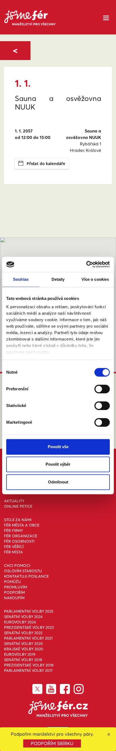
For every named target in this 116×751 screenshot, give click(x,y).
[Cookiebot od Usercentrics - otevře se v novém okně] (86, 264)
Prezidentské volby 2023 (29, 627)
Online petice (18, 506)
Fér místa (13, 552)
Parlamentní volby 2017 (28, 670)
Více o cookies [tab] (95, 279)
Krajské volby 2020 (23, 649)
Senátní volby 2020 (23, 643)
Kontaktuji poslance (26, 576)
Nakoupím (14, 597)
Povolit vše (58, 446)
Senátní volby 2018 (23, 659)
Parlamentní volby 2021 (28, 638)
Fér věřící (14, 546)
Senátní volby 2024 (23, 616)
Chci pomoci (17, 565)
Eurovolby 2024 (20, 622)
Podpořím (14, 592)
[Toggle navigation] (106, 17)
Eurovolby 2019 (19, 654)
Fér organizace (20, 536)
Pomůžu (12, 581)
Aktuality (14, 501)
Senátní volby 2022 (23, 632)
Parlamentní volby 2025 (28, 611)
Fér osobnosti (19, 541)
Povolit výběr (58, 464)
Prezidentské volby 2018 (28, 665)
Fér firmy (13, 530)
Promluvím (15, 587)
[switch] (102, 389)
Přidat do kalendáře (46, 163)
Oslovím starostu (23, 570)
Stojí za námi (18, 519)
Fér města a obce (21, 525)
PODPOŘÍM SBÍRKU (52, 743)
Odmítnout (58, 482)
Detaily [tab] (58, 279)
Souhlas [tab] (21, 279)
